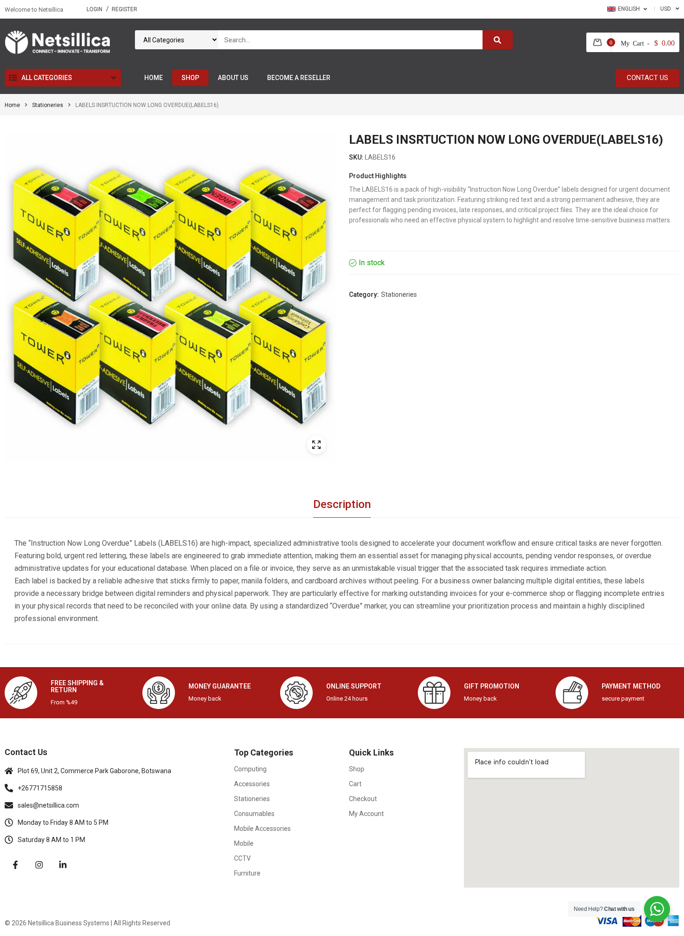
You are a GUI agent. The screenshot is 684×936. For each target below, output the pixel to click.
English (629, 9)
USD (665, 9)
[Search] (498, 39)
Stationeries (47, 105)
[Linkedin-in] (63, 865)
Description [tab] (342, 504)
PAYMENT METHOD (631, 686)
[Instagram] (39, 865)
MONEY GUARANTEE (219, 686)
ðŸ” (316, 444)
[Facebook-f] (15, 865)
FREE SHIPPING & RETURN (77, 686)
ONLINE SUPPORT (354, 686)
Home (12, 105)
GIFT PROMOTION (491, 686)
